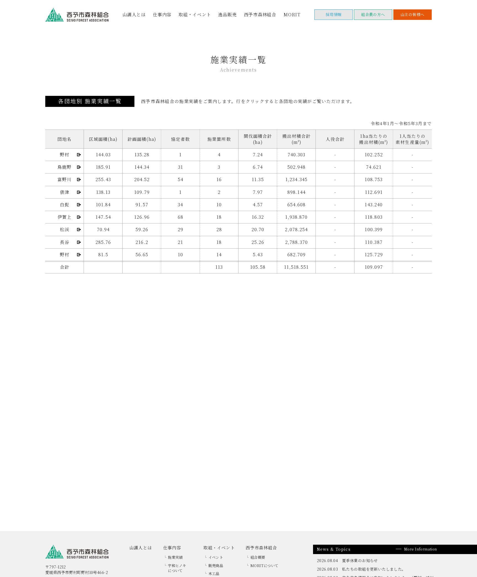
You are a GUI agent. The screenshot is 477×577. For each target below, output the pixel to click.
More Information (420, 549)
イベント (215, 557)
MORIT (292, 14)
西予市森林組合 (260, 14)
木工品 (213, 573)
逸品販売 (227, 14)
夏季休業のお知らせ (360, 560)
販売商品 (215, 565)
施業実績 (175, 557)
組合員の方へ (373, 14)
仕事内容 (162, 14)
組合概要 (257, 557)
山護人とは (134, 14)
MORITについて (264, 565)
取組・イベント (195, 14)
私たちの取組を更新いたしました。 (374, 569)
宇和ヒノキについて (177, 568)
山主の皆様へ (413, 14)
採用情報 (334, 14)
